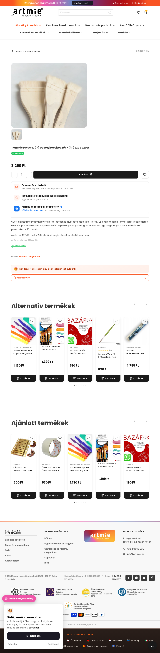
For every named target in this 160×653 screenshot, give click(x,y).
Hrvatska (115, 640)
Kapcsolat (49, 557)
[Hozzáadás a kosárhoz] (23, 378)
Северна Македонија (95, 646)
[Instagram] (136, 578)
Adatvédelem (12, 560)
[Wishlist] (145, 175)
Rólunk (48, 538)
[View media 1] (16, 134)
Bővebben (34, 627)
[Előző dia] (43, 331)
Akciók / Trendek (26, 25)
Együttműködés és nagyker (59, 543)
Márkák (123, 32)
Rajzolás (99, 32)
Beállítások (53, 644)
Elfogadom (33, 636)
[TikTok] (152, 578)
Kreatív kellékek (69, 32)
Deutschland (95, 640)
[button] (74, 385)
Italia (149, 640)
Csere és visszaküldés (17, 545)
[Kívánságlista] (139, 12)
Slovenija (133, 640)
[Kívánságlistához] (32, 321)
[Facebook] (128, 578)
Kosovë (118, 646)
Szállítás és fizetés (15, 539)
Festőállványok (130, 25)
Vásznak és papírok (98, 25)
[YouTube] (144, 578)
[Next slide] (145, 304)
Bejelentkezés (121, 3)
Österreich (74, 640)
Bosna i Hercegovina (65, 646)
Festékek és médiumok (61, 25)
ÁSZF (8, 555)
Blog (46, 562)
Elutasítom (13, 644)
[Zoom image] (49, 120)
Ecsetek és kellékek (33, 32)
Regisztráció (140, 3)
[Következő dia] (60, 331)
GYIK (7, 550)
